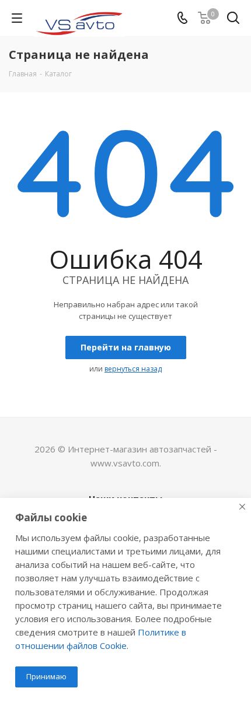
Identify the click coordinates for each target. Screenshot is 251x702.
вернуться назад (133, 369)
